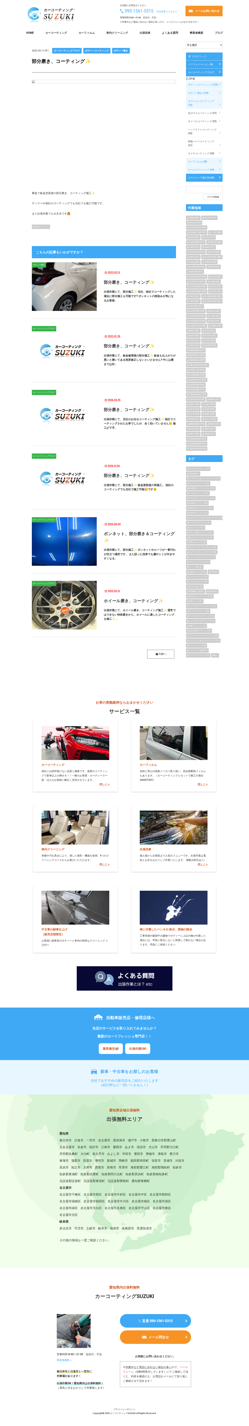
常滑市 (123, 1167)
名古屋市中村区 (115, 1194)
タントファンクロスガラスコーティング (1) (206, 518)
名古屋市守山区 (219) (197, 232)
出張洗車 (145, 32)
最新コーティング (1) (197, 626)
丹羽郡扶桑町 (68, 1154)
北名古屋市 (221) (196, 306)
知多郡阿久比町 (112, 1174)
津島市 (162, 1154)
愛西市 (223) (215, 267)
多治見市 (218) (195, 223)
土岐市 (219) (194, 247)
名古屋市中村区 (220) (197, 277)
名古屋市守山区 (139, 1208)
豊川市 (174, 1154)
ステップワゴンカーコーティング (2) (203, 636)
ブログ (219, 32)
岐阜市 (102, 1228)
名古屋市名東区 (115, 1208)
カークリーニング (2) (197, 645)
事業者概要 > (64, 1360)
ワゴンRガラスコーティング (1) (201, 616)
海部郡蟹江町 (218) (196, 355)
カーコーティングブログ (67, 50)
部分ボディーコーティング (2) (200, 596)
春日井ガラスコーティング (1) (200, 508)
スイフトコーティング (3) (199, 611)
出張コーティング (42, 227)
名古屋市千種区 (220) (213, 257)
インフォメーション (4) (200, 64)
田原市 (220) (194, 434)
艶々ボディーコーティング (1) (200, 537)
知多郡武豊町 (89, 1174)
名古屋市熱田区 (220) (213, 296)
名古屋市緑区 (68, 1208)
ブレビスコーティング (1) (199, 562)
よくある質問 (170, 32)
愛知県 (64, 1133)
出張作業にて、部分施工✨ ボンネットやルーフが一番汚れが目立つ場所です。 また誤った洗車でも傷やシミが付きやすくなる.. (140, 554)
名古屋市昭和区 (160, 1194)
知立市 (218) (194, 414)
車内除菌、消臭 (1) (196, 591)
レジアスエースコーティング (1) (201, 621)
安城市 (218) (209, 404)
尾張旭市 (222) (215, 242)
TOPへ (163, 654)
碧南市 (111, 1167)
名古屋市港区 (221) (196, 316)
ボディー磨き (121, 50)
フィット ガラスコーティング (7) (201, 557)
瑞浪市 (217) (209, 247)
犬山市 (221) (216, 291)
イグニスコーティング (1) (199, 483)
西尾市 (99, 1167)
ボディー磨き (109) (198, 93)
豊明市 (99, 1160)
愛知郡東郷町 (141, 1181)
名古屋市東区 (162, 1208)
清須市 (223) (215, 311)
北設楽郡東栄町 (94, 1181)
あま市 (129, 1147)
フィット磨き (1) (195, 567)
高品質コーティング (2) (198, 503)
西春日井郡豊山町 (164, 1140)
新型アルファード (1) (197, 542)
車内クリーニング (117, 32)
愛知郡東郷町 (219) (196, 350)
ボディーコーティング (97, 50)
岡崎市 (123, 1160)
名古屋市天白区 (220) (197, 326)
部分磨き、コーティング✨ (129, 282)
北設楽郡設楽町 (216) (197, 439)
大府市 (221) (194, 301)
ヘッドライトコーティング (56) (202, 131)
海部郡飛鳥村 (161, 1167)
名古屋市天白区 (91, 1208)
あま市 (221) (216, 277)
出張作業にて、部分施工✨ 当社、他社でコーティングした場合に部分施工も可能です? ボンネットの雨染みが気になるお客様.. (140, 296)
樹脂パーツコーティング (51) (201, 143)
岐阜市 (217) (194, 257)
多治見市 (65, 1228)
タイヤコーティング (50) (201, 153)
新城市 (111, 1160)
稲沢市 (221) (216, 286)
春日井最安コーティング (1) (200, 631)
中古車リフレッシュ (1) (198, 513)
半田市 (126, 1154)
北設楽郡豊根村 (118, 1181)
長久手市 (98, 1154)
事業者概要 (196, 32)
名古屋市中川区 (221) (213, 301)
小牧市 (144, 1140)
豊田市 (138, 1154)
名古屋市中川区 (118, 1201)
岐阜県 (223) (194, 237)
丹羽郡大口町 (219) (196, 370)
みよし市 (113, 1154)
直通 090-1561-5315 (157, 1321)
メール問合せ (159, 1337)
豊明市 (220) (194, 335)
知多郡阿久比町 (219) (197, 380)
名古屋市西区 (93, 1194)
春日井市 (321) (210, 218)
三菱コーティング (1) (197, 572)
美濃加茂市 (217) (196, 272)
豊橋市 (150, 1154)
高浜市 (64, 1167)
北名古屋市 (67, 1147)
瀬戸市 (132, 1140)
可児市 (79, 1228)
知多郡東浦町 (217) (196, 389)
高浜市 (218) (209, 409)
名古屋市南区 (141, 1201)
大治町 (85, 1154)
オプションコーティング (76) (201, 103)
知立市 (75, 1167)
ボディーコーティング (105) (203, 84)
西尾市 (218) (209, 414)
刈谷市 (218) (194, 409)
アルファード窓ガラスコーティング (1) (204, 640)
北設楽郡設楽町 (70, 1181)
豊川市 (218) (194, 429)
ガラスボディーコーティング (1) (201, 498)
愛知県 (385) (194, 218)
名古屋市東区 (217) (196, 242)
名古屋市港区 (162, 1201)
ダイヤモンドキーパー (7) (199, 469)
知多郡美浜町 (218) (196, 399)
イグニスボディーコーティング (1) (202, 606)
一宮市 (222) (216, 232)
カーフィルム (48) (197, 161)
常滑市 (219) (209, 331)
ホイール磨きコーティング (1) (200, 532)
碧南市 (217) (194, 419)
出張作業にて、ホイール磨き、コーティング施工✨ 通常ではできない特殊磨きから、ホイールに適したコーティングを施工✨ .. (140, 614)
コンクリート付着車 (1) (198, 650)
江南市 (105, 1147)
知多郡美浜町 (135, 1174)
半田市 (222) (209, 340)
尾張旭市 (119, 1140)
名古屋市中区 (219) (196, 281)
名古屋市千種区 (70, 1194)
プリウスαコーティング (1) (199, 523)
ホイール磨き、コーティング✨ (133, 600)
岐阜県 (64, 1221)
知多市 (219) (215, 321)
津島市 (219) (216, 326)
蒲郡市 (75, 1160)
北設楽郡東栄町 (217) (197, 444)
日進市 (79, 1140)
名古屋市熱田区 (94, 1201)
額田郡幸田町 (140, 1160)
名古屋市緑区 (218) (196, 321)
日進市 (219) (194, 340)
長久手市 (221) (210, 335)
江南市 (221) (215, 316)
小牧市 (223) (194, 262)
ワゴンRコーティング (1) (198, 493)
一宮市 (90, 1140)
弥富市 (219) (194, 345)
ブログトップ (198, 56)
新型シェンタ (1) (195, 601)
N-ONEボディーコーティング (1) (201, 488)
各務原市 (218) (210, 262)
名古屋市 (104, 1140)
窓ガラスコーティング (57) (202, 113)
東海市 (64, 1160)
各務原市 (128, 1228)
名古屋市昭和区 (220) (197, 286)
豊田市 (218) (194, 404)
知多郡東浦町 (68, 1174)
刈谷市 (179, 1160)
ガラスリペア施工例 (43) (201, 177)
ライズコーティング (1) (198, 577)
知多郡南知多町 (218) (197, 394)
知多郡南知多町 (157, 1174)
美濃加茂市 (144, 1228)
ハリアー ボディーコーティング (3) (202, 552)
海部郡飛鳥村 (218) (196, 360)
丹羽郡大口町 (169, 1147)
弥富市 (156, 1160)
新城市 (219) (209, 434)
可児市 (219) (209, 237)
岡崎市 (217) (215, 399)
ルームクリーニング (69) (201, 169)
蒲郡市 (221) (209, 429)
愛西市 (117, 1147)
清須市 (141, 1147)
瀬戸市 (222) (215, 252)
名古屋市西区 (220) (196, 267)
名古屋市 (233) (210, 345)
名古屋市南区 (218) (196, 311)
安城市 (168, 1160)
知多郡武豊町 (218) (196, 385)
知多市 (177, 1167)
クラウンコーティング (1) (199, 655)
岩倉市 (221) (194, 296)
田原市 (87, 1160)
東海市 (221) (194, 331)
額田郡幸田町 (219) (196, 424)
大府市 (87, 1167)
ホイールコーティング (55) (202, 121)
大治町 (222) (215, 281)
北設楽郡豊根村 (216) (197, 448)
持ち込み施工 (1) (195, 586)
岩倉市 (82, 1147)
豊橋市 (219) (215, 424)
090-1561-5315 (139, 11)
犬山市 (153, 1147)
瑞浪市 (114, 1228)
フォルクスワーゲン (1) (198, 582)
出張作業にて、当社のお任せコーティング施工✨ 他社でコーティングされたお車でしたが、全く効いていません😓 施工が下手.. (140, 423)
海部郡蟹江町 (140, 1167)
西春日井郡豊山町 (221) (198, 365)
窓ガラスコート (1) (196, 528)
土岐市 (90, 1228)
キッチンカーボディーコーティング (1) (204, 478)
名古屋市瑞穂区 (70, 1201)
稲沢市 (93, 1147)
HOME (30, 32)
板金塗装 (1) (194, 473)
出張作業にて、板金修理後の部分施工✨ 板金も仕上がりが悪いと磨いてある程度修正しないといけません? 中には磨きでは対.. (140, 360)
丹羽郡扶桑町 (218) (196, 375)
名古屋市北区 (68, 1215)
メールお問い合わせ (207, 11)
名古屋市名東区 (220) (197, 227)
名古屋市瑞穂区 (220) (197, 291)
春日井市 (65, 1140)
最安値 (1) (213, 591)
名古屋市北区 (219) (196, 252)
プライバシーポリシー (124, 1409)
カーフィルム (87, 32)
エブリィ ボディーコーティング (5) (202, 547)
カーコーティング (56, 32)
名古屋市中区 (138, 1194)
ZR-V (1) (214, 572)
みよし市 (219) (210, 419)
